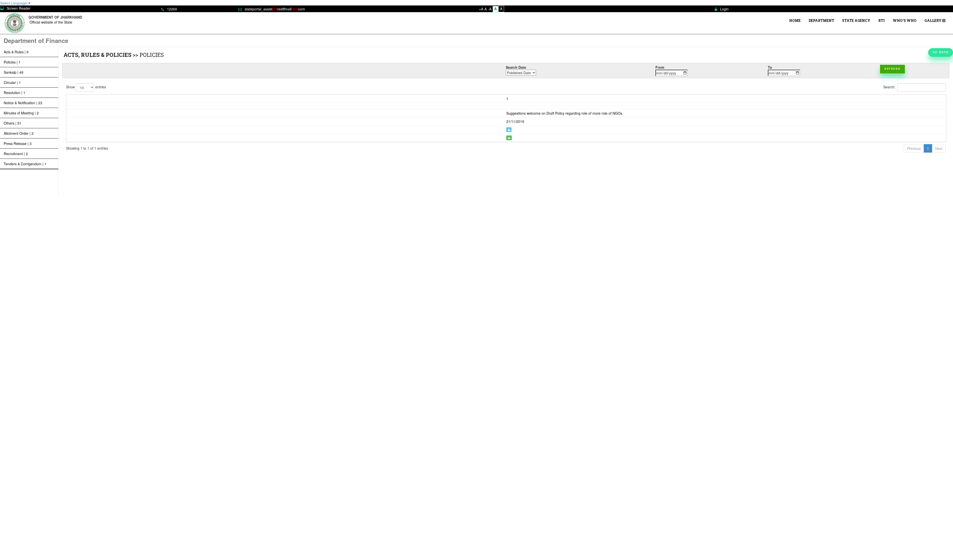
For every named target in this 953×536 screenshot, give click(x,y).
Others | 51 (12, 123)
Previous (914, 148)
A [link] (495, 8)
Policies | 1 (12, 62)
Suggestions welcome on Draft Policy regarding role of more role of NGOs (564, 113)
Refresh (893, 68)
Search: (889, 86)
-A (489, 8)
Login (724, 8)
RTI (881, 20)
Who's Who (905, 20)
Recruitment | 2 (16, 153)
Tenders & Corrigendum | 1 (25, 163)
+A (481, 8)
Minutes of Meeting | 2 (21, 112)
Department (821, 20)
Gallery (933, 20)
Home (795, 20)
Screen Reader (19, 8)
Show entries (86, 86)
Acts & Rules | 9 (16, 51)
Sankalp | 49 (13, 72)
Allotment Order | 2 (19, 133)
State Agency (856, 20)
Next (938, 148)
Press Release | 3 (18, 143)
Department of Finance (36, 40)
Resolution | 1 (14, 92)
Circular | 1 (12, 82)
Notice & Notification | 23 (23, 102)
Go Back (941, 52)
